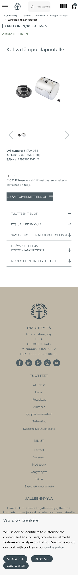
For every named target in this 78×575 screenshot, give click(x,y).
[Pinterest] (38, 362)
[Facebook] (19, 362)
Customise (16, 566)
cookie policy (54, 547)
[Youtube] (56, 362)
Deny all (42, 559)
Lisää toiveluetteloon (27, 197)
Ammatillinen (15, 34)
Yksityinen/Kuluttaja (26, 26)
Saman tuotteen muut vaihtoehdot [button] (39, 235)
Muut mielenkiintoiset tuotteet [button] (36, 261)
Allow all (15, 559)
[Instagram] (47, 362)
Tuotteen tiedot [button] (24, 214)
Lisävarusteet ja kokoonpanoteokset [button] (27, 248)
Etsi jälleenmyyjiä (26, 224)
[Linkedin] (28, 362)
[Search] (32, 6)
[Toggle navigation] (4, 6)
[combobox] (43, 6)
